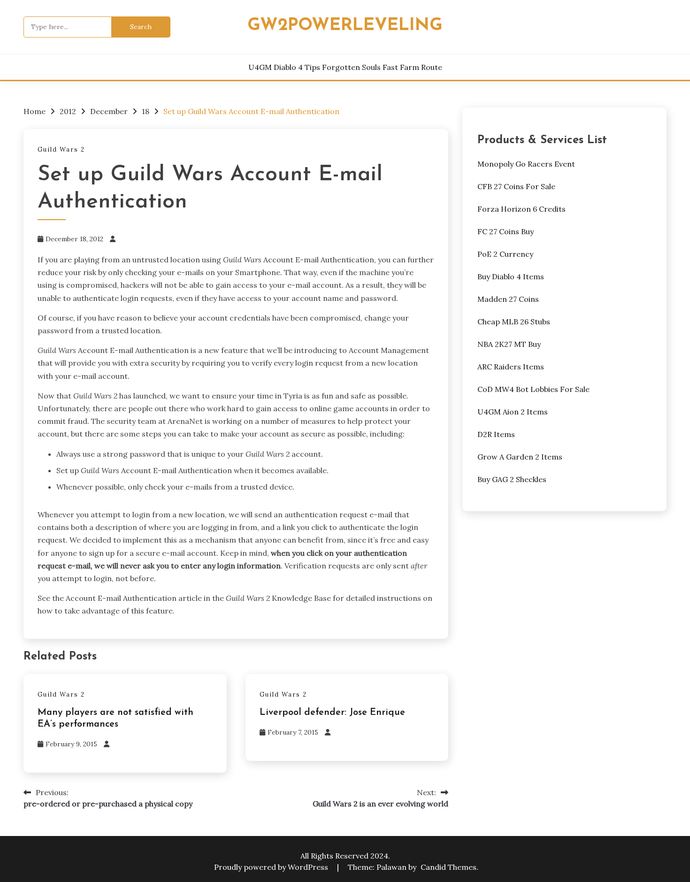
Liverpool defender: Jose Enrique (332, 712)
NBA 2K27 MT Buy (509, 344)
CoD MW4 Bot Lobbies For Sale (533, 389)
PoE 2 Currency (505, 254)
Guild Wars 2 (61, 149)
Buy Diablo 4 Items (510, 276)
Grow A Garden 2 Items (519, 456)
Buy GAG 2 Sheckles (511, 479)
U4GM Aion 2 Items (512, 411)
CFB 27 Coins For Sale (516, 186)
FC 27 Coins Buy (505, 231)
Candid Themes (448, 867)
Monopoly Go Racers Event (526, 164)
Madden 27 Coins (508, 299)
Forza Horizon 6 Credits (521, 209)
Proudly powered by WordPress (272, 867)
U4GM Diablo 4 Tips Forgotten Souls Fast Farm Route (345, 67)
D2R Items (496, 434)
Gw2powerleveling (345, 25)
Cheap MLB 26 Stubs (513, 321)
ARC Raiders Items (510, 366)
